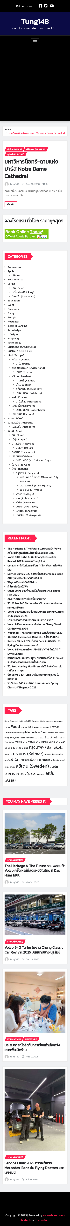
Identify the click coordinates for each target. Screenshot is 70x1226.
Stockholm (52, 737)
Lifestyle (12, 334)
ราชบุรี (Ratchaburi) (27, 498)
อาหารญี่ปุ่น (22, 773)
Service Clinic (38, 737)
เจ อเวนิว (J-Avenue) (31, 490)
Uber (62, 737)
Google (11, 317)
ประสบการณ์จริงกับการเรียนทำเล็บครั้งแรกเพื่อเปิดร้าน (32, 1047)
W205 (18, 747)
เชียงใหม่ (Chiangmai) (28, 515)
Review (29, 737)
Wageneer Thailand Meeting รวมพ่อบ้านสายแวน (35, 633)
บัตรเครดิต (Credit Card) (21, 347)
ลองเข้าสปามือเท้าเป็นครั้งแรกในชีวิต (26, 599)
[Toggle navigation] (35, 41)
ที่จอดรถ (55, 754)
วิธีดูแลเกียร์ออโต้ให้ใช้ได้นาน (22, 582)
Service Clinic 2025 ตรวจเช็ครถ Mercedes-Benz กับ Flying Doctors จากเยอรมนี (35, 576)
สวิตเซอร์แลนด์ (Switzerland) (28, 368)
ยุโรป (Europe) (15, 355)
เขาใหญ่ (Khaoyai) (26, 511)
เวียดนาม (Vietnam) (23, 456)
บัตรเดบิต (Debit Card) (20, 351)
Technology (14, 342)
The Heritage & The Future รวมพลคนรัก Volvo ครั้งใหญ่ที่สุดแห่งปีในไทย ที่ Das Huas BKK (34, 551)
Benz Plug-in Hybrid (14, 721)
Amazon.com (15, 267)
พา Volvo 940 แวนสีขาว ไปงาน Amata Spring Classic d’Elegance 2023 (32, 685)
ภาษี (52, 760)
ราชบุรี (62, 760)
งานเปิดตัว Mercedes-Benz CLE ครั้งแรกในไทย (33, 637)
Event (10, 305)
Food (15, 726)
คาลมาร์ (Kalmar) (25, 380)
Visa (6, 742)
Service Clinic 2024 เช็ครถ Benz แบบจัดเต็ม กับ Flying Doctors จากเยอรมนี (34, 643)
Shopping (13, 338)
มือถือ (56, 760)
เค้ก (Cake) (18, 288)
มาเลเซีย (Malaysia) (23, 444)
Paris (22, 737)
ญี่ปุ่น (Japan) (19, 439)
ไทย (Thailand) (20, 469)
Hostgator (13, 321)
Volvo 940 (21, 742)
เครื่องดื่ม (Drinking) (23, 292)
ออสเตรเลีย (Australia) (20, 422)
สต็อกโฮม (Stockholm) (29, 389)
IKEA (30, 727)
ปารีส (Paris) (23, 364)
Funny (11, 313)
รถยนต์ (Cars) (15, 418)
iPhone (16, 275)
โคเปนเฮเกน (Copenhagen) (31, 410)
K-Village (44, 727)
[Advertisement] (35, 81)
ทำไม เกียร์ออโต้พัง (17, 586)
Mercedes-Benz (36, 732)
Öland (25, 748)
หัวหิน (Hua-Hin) (25, 502)
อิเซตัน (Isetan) (37, 774)
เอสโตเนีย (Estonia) (23, 414)
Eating (11, 284)
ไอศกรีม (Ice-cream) (23, 296)
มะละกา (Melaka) (25, 448)
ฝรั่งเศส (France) (21, 359)
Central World (38, 721)
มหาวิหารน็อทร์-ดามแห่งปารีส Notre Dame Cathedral (37, 133)
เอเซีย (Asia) (14, 431)
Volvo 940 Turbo (38, 742)
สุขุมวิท (54, 767)
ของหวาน (8, 754)
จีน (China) (18, 435)
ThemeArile (42, 1220)
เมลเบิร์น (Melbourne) (24, 427)
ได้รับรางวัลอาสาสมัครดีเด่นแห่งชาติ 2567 (30, 620)
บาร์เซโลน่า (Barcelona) (29, 401)
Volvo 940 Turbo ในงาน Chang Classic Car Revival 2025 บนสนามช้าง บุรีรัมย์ (31, 559)
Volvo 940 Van (57, 742)
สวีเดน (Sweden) (21, 376)
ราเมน (12, 767)
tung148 (14, 184)
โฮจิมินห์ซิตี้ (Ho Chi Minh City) (33, 460)
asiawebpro (50, 1215)
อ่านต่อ (10, 204)
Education (13, 300)
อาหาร (10, 773)
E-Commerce (15, 279)
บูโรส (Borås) (23, 385)
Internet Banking (17, 326)
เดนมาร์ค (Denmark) (23, 406)
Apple (10, 271)
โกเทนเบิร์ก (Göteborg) (29, 393)
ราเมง (7, 767)
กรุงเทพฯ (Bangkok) (27, 473)
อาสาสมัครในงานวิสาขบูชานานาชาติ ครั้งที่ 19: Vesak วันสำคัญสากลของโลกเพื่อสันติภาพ (35, 660)
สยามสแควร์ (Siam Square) (35, 485)
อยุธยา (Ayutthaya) (27, 506)
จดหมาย (47, 754)
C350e (27, 721)
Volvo (11, 742)
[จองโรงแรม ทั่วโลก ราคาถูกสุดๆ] (35, 234)
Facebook (13, 309)
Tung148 (35, 21)
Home (8, 129)
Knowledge (14, 330)
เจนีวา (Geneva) (24, 372)
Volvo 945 (10, 747)
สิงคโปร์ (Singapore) (23, 452)
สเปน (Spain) (19, 397)
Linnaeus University (15, 732)
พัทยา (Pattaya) (25, 494)
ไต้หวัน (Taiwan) (21, 465)
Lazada (55, 727)
